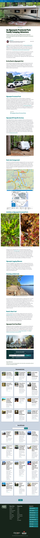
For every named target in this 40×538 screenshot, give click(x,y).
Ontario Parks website (22, 330)
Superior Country (12, 516)
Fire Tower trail (16, 250)
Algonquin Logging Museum (14, 261)
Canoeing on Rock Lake (12, 274)
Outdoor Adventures (19, 516)
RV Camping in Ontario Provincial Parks (18, 113)
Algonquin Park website (13, 132)
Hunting (18, 513)
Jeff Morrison (11, 40)
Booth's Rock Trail (11, 311)
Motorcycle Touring (19, 514)
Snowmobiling (19, 520)
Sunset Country (12, 514)
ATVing (18, 507)
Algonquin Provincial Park (13, 96)
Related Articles (12, 111)
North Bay (11, 509)
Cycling (18, 510)
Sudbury (11, 513)
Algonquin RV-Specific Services (15, 118)
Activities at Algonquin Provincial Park (17, 212)
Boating (18, 509)
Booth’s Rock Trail (9, 314)
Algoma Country (12, 507)
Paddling (18, 517)
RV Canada (21, 27)
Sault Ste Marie (33, 517)
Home (18, 27)
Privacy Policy (26, 535)
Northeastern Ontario (12, 510)
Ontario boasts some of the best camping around (20, 49)
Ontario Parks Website (27, 105)
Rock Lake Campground (13, 160)
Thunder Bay (11, 517)
